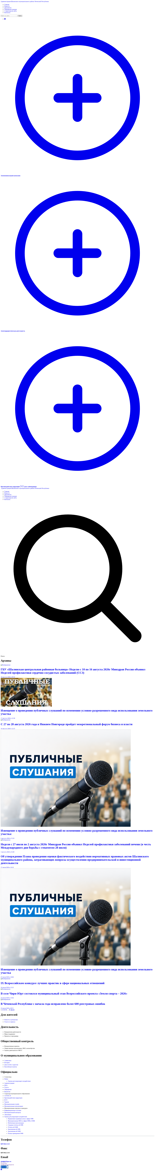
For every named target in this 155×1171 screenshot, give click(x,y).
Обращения (7, 1089)
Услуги (6, 1087)
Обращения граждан (10, 9)
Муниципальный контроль (12, 1112)
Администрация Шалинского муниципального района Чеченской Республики (25, 1)
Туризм (6, 1102)
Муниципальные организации (13, 1106)
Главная (6, 4)
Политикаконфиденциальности (7, 1163)
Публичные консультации (16, 1123)
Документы (7, 8)
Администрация (9, 1083)
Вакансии (7, 1091)
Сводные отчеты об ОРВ (15, 1125)
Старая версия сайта (10, 11)
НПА (6, 1085)
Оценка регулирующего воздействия (19, 1081)
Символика (7, 1060)
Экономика (7, 1114)
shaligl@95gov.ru (6, 1161)
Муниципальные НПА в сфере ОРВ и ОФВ (21, 1121)
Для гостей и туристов (11, 1064)
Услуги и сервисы (9, 1022)
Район (6, 1079)
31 (9, 1010)
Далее (13, 1010)
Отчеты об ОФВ (13, 1127)
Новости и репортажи (11, 1019)
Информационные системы (12, 1110)
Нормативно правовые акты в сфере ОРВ (20, 1119)
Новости (7, 6)
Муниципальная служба (11, 1104)
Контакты (7, 12)
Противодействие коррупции (13, 1098)
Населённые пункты (10, 1067)
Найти (20, 15)
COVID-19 (7, 1095)
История (7, 1062)
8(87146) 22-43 (5, 1144)
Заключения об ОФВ (14, 1131)
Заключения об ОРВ (14, 1129)
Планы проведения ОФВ (15, 1133)
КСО (5, 1100)
